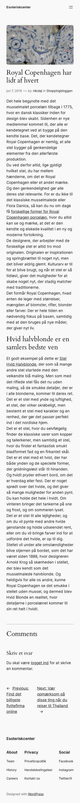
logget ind (40, 663)
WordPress (36, 794)
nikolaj (37, 91)
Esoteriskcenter (18, 7)
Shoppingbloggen (59, 91)
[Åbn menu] (71, 7)
